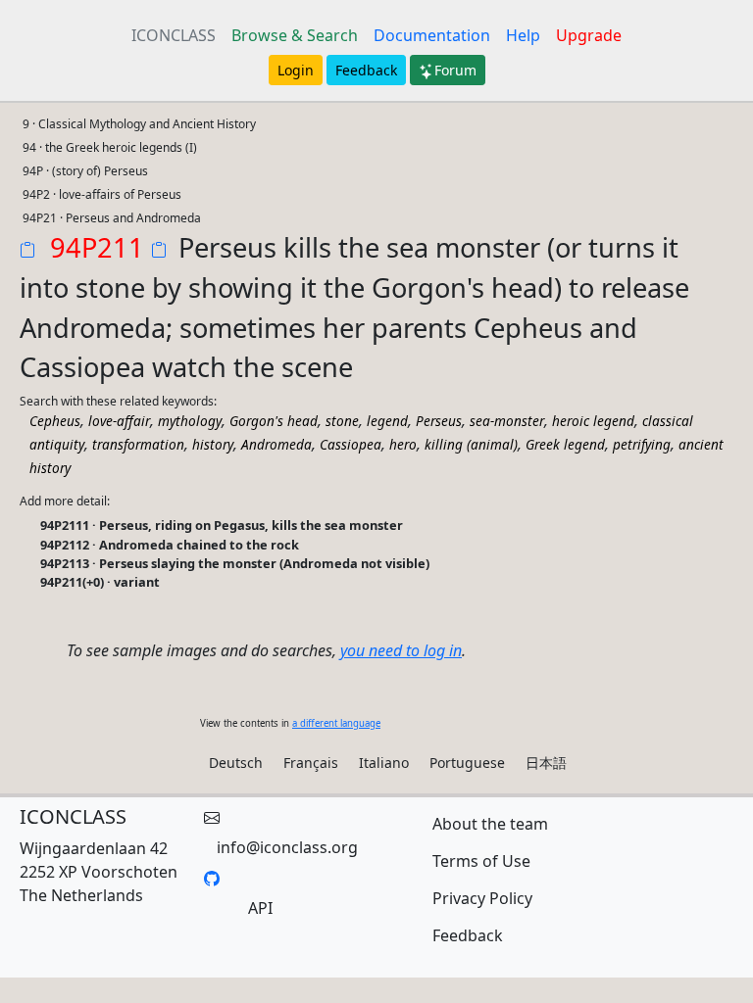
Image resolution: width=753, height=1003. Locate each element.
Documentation (432, 35)
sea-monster (507, 420)
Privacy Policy (482, 898)
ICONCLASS (173, 35)
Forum (455, 70)
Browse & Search (294, 35)
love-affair (119, 420)
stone (342, 420)
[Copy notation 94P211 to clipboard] (31, 252)
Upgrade (589, 35)
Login (295, 70)
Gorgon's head (273, 420)
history (212, 444)
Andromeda (276, 444)
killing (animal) (471, 444)
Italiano (384, 762)
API (260, 908)
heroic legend (593, 420)
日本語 (546, 762)
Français (310, 762)
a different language (336, 723)
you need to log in (401, 650)
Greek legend (565, 444)
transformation (138, 444)
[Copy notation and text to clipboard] (163, 252)
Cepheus (54, 420)
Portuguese (467, 762)
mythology (190, 420)
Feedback (366, 70)
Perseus (439, 420)
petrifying (642, 444)
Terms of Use (481, 861)
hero (403, 444)
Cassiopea (350, 444)
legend (387, 420)
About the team (490, 824)
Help (523, 35)
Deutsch (236, 762)
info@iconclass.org (287, 847)
